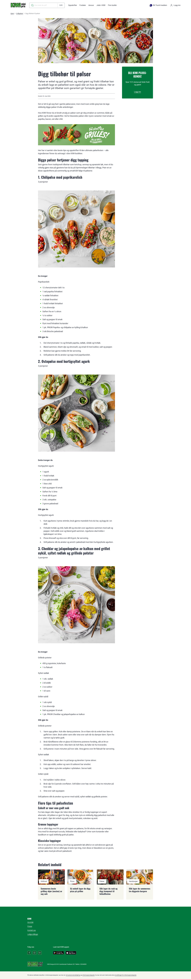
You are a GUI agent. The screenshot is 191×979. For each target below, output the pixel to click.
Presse (29, 926)
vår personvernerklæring (73, 975)
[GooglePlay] (58, 953)
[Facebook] (29, 953)
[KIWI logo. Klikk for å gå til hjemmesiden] (18, 5)
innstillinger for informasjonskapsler (125, 975)
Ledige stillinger (32, 934)
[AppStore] (71, 953)
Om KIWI (30, 922)
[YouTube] (40, 953)
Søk (61, 5)
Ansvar (91, 5)
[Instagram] (34, 953)
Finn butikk (112, 5)
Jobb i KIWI (100, 5)
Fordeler (82, 5)
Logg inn (137, 92)
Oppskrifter (72, 5)
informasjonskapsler (88, 975)
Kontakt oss (31, 930)
